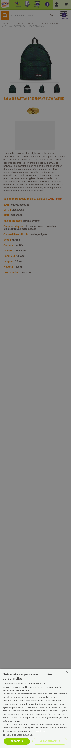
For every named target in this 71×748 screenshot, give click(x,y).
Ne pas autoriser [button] (49, 741)
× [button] (67, 672)
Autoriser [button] (17, 741)
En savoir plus (40, 731)
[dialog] (35, 708)
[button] (35, 735)
